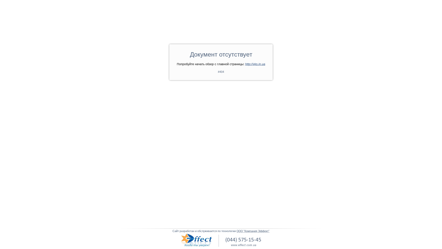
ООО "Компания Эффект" (253, 231)
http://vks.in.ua (255, 64)
